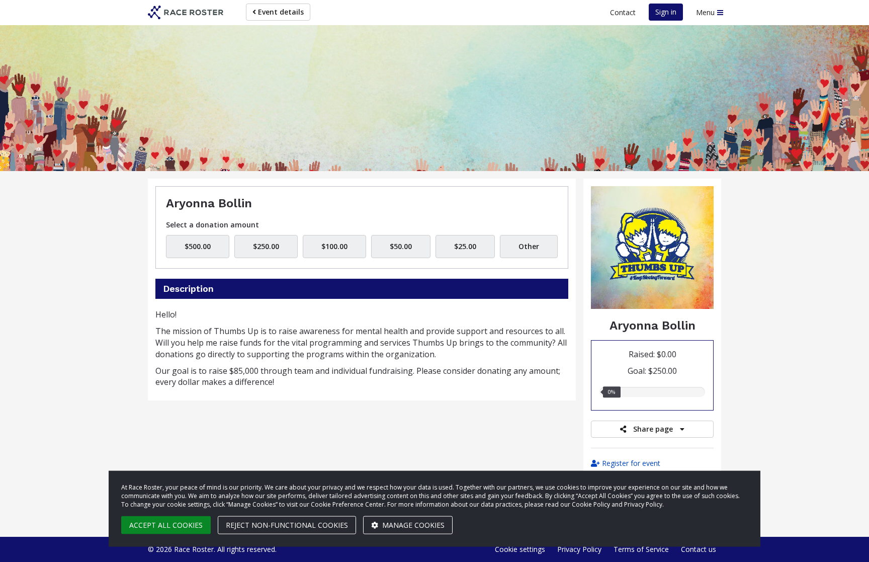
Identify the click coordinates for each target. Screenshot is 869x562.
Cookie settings (520, 549)
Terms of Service (641, 549)
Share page (653, 429)
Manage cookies (412, 525)
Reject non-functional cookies (287, 525)
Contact (623, 12)
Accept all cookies (166, 525)
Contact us (698, 549)
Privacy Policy (579, 549)
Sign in (665, 12)
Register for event (630, 463)
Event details (280, 12)
